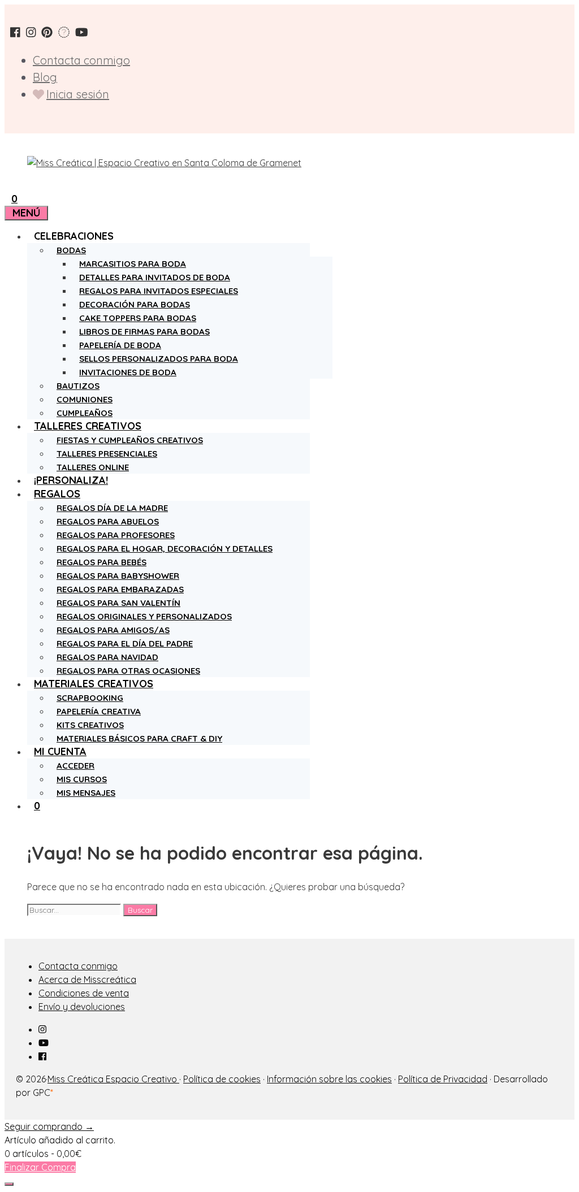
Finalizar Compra (40, 1167)
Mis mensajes (86, 792)
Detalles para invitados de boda (154, 277)
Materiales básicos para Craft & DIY (139, 738)
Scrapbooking (90, 697)
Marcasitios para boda (132, 263)
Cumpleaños (85, 413)
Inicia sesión (77, 94)
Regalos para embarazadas (120, 589)
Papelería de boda (120, 345)
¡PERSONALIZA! (71, 480)
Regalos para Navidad (107, 657)
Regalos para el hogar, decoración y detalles (165, 548)
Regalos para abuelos (108, 521)
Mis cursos (82, 779)
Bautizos (78, 385)
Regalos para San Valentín (118, 602)
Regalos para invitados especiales (158, 290)
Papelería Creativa (99, 711)
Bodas (71, 250)
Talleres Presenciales (107, 453)
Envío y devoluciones (81, 1006)
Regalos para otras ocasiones (128, 670)
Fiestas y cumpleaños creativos (130, 440)
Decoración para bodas (134, 304)
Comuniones (85, 399)
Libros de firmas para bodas (144, 331)
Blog (45, 77)
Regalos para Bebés (101, 562)
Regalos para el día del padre (125, 643)
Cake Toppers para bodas (137, 318)
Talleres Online (93, 467)
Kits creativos (90, 724)
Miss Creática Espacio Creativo (113, 1079)
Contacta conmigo (81, 60)
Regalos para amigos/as (113, 630)
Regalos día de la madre (112, 507)
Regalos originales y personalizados (144, 616)
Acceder (75, 765)
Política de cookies (222, 1079)
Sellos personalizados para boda (158, 358)
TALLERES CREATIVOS (87, 425)
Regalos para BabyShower (118, 575)
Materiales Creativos (93, 683)
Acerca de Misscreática (87, 979)
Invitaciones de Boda (127, 372)
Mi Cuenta (60, 751)
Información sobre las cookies (329, 1079)
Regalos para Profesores (116, 535)
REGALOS (57, 493)
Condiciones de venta (83, 993)
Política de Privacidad (442, 1079)
